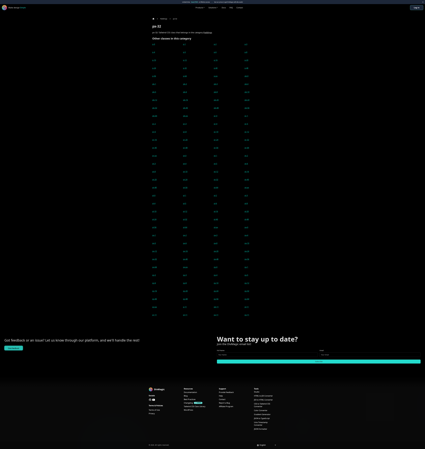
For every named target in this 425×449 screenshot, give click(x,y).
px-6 (185, 243)
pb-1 (154, 84)
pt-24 (185, 179)
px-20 (216, 251)
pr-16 (154, 140)
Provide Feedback (226, 392)
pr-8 (184, 132)
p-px (215, 76)
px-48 (216, 259)
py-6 (154, 283)
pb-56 (247, 108)
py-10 (216, 283)
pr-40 (154, 147)
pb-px (185, 116)
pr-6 (154, 132)
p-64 (185, 76)
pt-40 (247, 179)
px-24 (247, 251)
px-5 (154, 243)
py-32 (247, 291)
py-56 (216, 299)
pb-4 (246, 84)
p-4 (153, 52)
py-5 (246, 275)
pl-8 (246, 203)
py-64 (247, 299)
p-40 (215, 68)
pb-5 (154, 92)
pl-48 (247, 219)
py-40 (154, 299)
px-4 (246, 235)
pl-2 (215, 195)
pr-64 (247, 147)
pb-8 (216, 92)
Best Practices (190, 399)
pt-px (247, 187)
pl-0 (153, 195)
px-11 (216, 315)
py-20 (185, 291)
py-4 (215, 275)
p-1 (184, 44)
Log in (416, 7)
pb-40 (185, 108)
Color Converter (260, 410)
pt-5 (215, 163)
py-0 (215, 267)
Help (221, 396)
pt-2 (246, 155)
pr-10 (216, 132)
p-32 (185, 68)
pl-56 (154, 227)
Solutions (212, 7)
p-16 (215, 60)
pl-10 (154, 211)
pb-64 (154, 116)
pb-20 (216, 100)
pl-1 (184, 195)
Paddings (163, 19)
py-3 (185, 275)
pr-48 (185, 147)
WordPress (188, 410)
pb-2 (185, 84)
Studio (256, 392)
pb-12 (154, 100)
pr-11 (154, 315)
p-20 (246, 60)
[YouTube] (153, 399)
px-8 (215, 243)
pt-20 (154, 179)
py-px (154, 307)
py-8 (185, 283)
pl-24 (154, 219)
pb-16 (185, 100)
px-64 (154, 267)
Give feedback (13, 348)
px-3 (215, 235)
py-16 (154, 291)
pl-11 (247, 307)
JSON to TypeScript (262, 418)
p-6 (215, 52)
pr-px (154, 155)
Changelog (188, 403)
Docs (224, 7)
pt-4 (184, 163)
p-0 (153, 44)
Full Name (220, 350)
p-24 (154, 68)
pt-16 (247, 171)
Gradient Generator (262, 414)
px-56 (247, 259)
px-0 (246, 227)
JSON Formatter (260, 429)
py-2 (154, 275)
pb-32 (154, 108)
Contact (239, 7)
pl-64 (185, 227)
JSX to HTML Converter (263, 400)
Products (199, 7)
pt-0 (184, 155)
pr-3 (184, 124)
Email (322, 350)
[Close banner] (422, 2)
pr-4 (215, 124)
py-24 (216, 291)
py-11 (247, 315)
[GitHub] (150, 399)
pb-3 (216, 84)
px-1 (154, 235)
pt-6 (246, 163)
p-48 (246, 68)
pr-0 (215, 116)
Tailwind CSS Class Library (194, 406)
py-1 (246, 267)
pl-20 (247, 211)
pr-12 (247, 132)
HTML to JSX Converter (263, 396)
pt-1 (215, 155)
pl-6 (215, 203)
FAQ (231, 7)
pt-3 (154, 163)
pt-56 (185, 187)
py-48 (185, 299)
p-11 (185, 307)
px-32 (175, 19)
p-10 (154, 60)
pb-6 (185, 92)
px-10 (247, 243)
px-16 (185, 251)
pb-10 (247, 92)
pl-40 (216, 219)
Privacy (152, 413)
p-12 (185, 60)
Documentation (190, 392)
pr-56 (216, 147)
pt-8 (154, 171)
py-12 (247, 283)
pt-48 (154, 187)
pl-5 (184, 203)
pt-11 (185, 315)
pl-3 (246, 195)
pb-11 (216, 307)
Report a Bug (224, 403)
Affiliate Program (226, 406)
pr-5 (246, 124)
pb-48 (216, 108)
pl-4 (153, 203)
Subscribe (319, 361)
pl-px (216, 227)
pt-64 (216, 187)
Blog (186, 396)
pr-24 (216, 140)
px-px (185, 267)
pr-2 (154, 124)
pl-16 (216, 211)
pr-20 (185, 140)
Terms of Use (154, 410)
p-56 (154, 76)
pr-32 (247, 140)
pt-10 (185, 171)
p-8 (246, 52)
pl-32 (185, 219)
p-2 (215, 44)
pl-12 (185, 211)
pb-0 (246, 76)
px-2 (185, 235)
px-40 (185, 259)
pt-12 (216, 171)
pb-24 (247, 100)
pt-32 (216, 179)
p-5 (184, 52)
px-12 (154, 251)
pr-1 (246, 116)
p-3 (246, 44)
